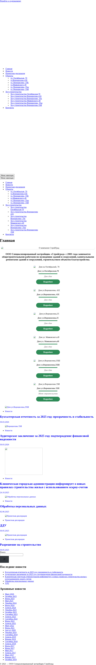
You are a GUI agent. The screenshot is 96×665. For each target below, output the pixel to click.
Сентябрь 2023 (11, 614)
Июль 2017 (9, 646)
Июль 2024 (9, 605)
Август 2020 (10, 630)
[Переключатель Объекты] (43, 189)
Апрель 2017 (10, 653)
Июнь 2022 (9, 621)
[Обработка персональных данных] (48, 497)
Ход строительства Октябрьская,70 (25, 94)
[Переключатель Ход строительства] (43, 205)
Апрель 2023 (10, 617)
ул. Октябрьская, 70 (18, 78)
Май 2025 (9, 601)
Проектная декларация (15, 73)
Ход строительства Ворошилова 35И (26, 105)
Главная (9, 69)
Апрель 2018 (10, 644)
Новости (9, 71)
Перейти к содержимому (10, 1)
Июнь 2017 (9, 648)
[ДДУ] (48, 516)
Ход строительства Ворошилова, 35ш (26, 103)
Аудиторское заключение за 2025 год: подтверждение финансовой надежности (38, 574)
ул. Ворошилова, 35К (19, 83)
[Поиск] (4, 559)
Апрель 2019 (10, 637)
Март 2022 (9, 626)
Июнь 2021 (9, 628)
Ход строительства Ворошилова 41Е (26, 96)
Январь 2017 (10, 657)
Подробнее (48, 282)
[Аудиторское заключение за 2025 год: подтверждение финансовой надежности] (48, 426)
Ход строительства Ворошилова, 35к (26, 98)
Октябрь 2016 (11, 659)
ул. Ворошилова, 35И (19, 89)
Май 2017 (9, 650)
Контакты (10, 108)
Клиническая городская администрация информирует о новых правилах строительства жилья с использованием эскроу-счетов (44, 485)
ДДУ (3, 525)
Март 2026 (9, 594)
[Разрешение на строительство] (48, 535)
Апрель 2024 (10, 608)
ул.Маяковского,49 (18, 85)
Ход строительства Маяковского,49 (25, 101)
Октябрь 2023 (11, 612)
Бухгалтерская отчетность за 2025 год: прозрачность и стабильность (47, 416)
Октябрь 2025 (11, 596)
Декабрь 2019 (10, 632)
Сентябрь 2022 (11, 619)
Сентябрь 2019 (11, 635)
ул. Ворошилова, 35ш (19, 87)
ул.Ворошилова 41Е (19, 80)
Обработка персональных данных (23, 506)
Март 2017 (9, 655)
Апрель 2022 (10, 623)
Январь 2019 (10, 639)
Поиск (3, 552)
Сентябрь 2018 (11, 641)
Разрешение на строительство (20, 544)
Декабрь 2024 (10, 603)
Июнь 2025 (9, 599)
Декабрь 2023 (10, 610)
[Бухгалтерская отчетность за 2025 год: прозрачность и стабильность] (48, 407)
